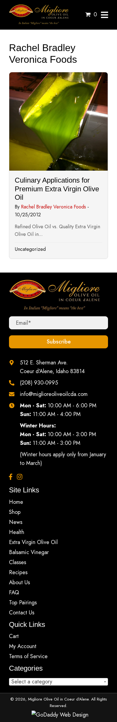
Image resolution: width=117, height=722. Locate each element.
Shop (15, 512)
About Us (19, 582)
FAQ (14, 592)
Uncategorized (30, 249)
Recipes (18, 572)
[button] (58, 341)
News (15, 522)
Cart (14, 636)
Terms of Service (28, 656)
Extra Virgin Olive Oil (33, 542)
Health (16, 532)
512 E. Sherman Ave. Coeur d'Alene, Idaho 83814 (52, 367)
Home (16, 502)
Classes (17, 562)
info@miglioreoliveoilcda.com (54, 394)
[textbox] (58, 681)
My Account (22, 646)
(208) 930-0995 (39, 383)
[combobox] (58, 682)
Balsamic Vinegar (29, 552)
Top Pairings (23, 603)
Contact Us (21, 613)
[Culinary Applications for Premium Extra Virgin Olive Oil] (58, 165)
